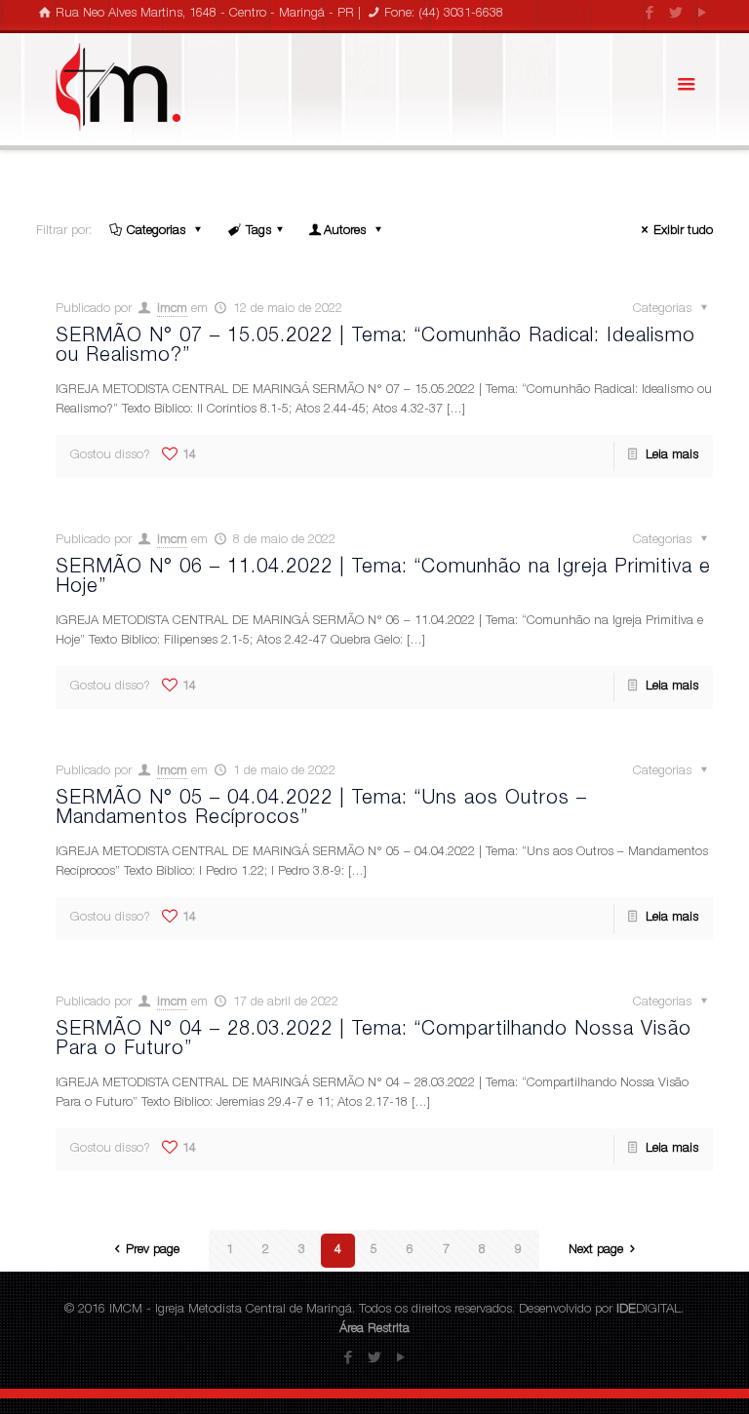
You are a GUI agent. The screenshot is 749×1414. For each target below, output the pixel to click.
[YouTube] (702, 14)
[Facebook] (650, 14)
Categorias (158, 231)
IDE (626, 1310)
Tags (258, 231)
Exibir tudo (683, 231)
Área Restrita (374, 1329)
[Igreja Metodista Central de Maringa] (118, 86)
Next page (596, 1250)
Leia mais (672, 456)
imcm (172, 309)
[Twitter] (676, 14)
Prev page (152, 1250)
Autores (347, 231)
